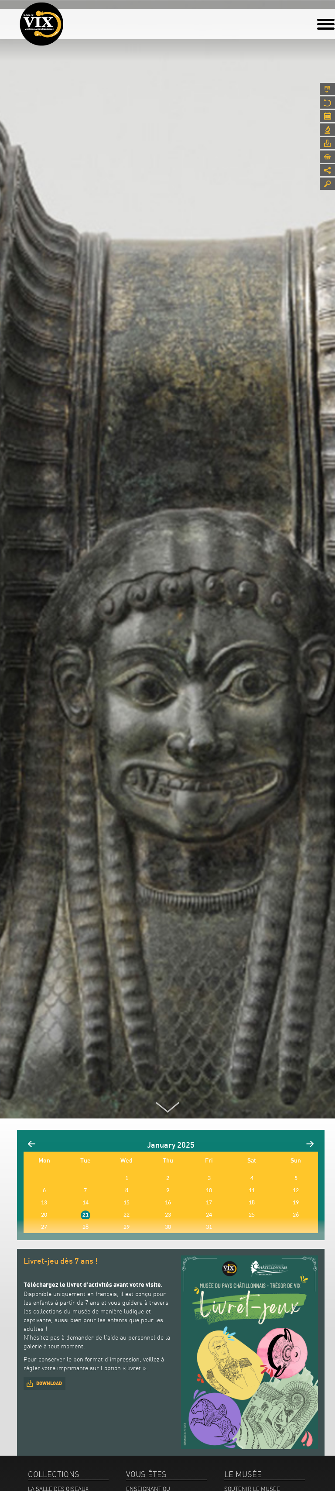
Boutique (327, 156)
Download (49, 1383)
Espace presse (327, 143)
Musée (327, 102)
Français (327, 89)
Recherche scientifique (327, 129)
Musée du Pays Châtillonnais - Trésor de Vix (63, 20)
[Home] (41, 24)
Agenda (327, 116)
